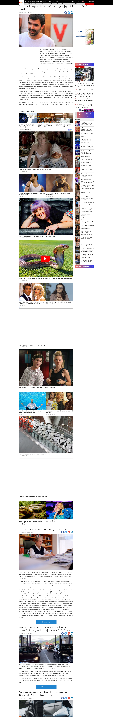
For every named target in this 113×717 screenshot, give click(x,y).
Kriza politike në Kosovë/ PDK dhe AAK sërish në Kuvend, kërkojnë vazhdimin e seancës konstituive (46, 126)
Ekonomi (46, 3)
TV (78, 3)
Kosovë (32, 1)
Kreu (25, 3)
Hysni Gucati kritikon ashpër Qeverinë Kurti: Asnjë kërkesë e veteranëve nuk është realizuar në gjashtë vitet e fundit (64, 126)
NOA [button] (79, 1)
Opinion (33, 3)
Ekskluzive (55, 1)
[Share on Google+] (69, 533)
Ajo (62, 3)
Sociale (50, 3)
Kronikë (41, 3)
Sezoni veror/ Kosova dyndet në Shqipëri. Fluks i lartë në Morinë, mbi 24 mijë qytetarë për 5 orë (84, 95)
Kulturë (54, 3)
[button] (92, 1)
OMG (76, 3)
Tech (67, 3)
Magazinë (59, 3)
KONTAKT (74, 1)
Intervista (37, 3)
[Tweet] (69, 13)
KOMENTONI (47, 622)
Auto (73, 3)
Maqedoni (39, 1)
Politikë (28, 3)
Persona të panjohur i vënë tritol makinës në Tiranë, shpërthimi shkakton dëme (84, 100)
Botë (49, 1)
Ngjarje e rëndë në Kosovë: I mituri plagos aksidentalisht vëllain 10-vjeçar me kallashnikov (84, 106)
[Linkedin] (72, 13)
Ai (64, 3)
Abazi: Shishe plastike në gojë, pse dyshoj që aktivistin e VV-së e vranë (54, 8)
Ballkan (45, 1)
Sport (69, 3)
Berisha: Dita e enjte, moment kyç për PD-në (43, 529)
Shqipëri (27, 1)
